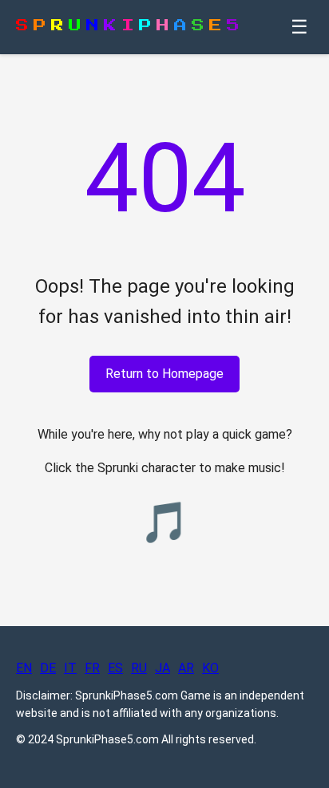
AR (186, 668)
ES (115, 668)
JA (162, 668)
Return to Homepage (164, 373)
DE (48, 668)
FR (92, 668)
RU (139, 668)
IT (70, 668)
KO (210, 668)
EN (24, 668)
